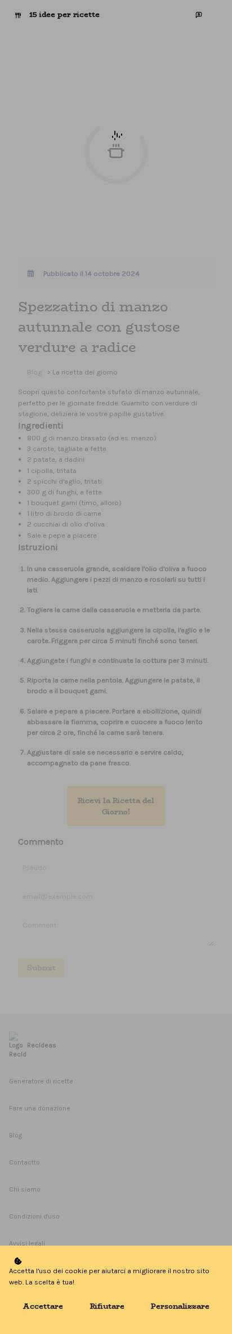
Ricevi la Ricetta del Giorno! (116, 806)
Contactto (24, 1162)
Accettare (43, 1306)
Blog (34, 372)
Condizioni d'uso (34, 1216)
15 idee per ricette (64, 14)
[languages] (199, 14)
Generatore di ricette (41, 1081)
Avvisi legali (27, 1243)
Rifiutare (107, 1306)
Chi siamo (25, 1189)
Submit (41, 967)
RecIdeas (41, 1045)
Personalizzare (180, 1306)
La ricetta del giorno (85, 372)
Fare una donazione (39, 1108)
